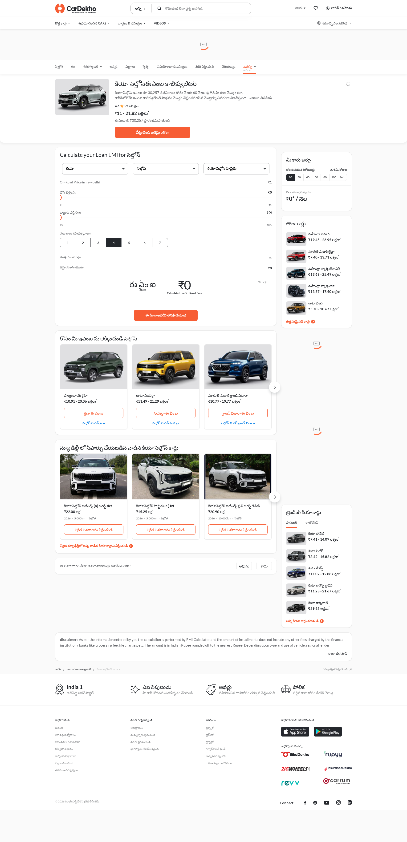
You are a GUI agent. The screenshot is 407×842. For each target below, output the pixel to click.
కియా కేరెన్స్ (315, 568)
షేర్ (265, 282)
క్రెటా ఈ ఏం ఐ (93, 413)
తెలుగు (298, 7)
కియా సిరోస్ (315, 551)
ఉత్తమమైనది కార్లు (298, 321)
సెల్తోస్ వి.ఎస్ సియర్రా (165, 423)
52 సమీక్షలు (131, 106)
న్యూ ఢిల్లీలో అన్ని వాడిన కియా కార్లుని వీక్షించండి (98, 546)
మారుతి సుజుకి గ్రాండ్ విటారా (228, 395)
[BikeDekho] (295, 754)
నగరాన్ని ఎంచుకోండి (334, 23)
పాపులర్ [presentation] (291, 522)
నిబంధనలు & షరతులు (67, 742)
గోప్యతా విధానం (64, 749)
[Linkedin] (350, 803)
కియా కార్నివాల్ (318, 603)
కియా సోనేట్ (316, 533)
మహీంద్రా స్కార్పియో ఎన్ (324, 269)
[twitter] (315, 803)
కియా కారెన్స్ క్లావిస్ (320, 585)
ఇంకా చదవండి (262, 97)
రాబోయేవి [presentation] (311, 522)
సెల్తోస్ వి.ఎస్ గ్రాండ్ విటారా (238, 423)
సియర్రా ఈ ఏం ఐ (166, 413)
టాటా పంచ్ (315, 303)
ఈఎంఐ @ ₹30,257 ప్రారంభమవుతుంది (142, 120)
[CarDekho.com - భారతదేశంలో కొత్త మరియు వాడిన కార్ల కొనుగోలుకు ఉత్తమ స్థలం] (75, 8)
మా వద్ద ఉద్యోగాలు (65, 735)
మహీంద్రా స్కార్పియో (321, 286)
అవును (244, 566)
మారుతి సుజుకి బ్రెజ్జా (321, 251)
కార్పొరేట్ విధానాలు (65, 756)
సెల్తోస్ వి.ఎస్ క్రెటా (93, 423)
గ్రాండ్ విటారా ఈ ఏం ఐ (238, 413)
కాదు (264, 566)
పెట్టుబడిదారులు (64, 763)
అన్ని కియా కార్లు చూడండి (302, 621)
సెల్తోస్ (59, 67)
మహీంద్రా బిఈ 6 (319, 234)
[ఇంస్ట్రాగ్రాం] (338, 803)
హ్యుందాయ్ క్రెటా (75, 395)
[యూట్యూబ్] (326, 803)
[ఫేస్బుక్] (305, 803)
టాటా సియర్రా (145, 395)
